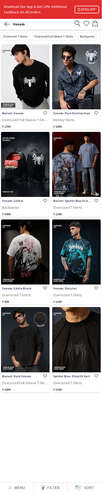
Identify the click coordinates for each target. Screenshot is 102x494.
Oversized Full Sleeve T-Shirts (53, 36)
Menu (19, 488)
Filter (53, 488)
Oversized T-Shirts (15, 36)
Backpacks (87, 36)
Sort (89, 488)
